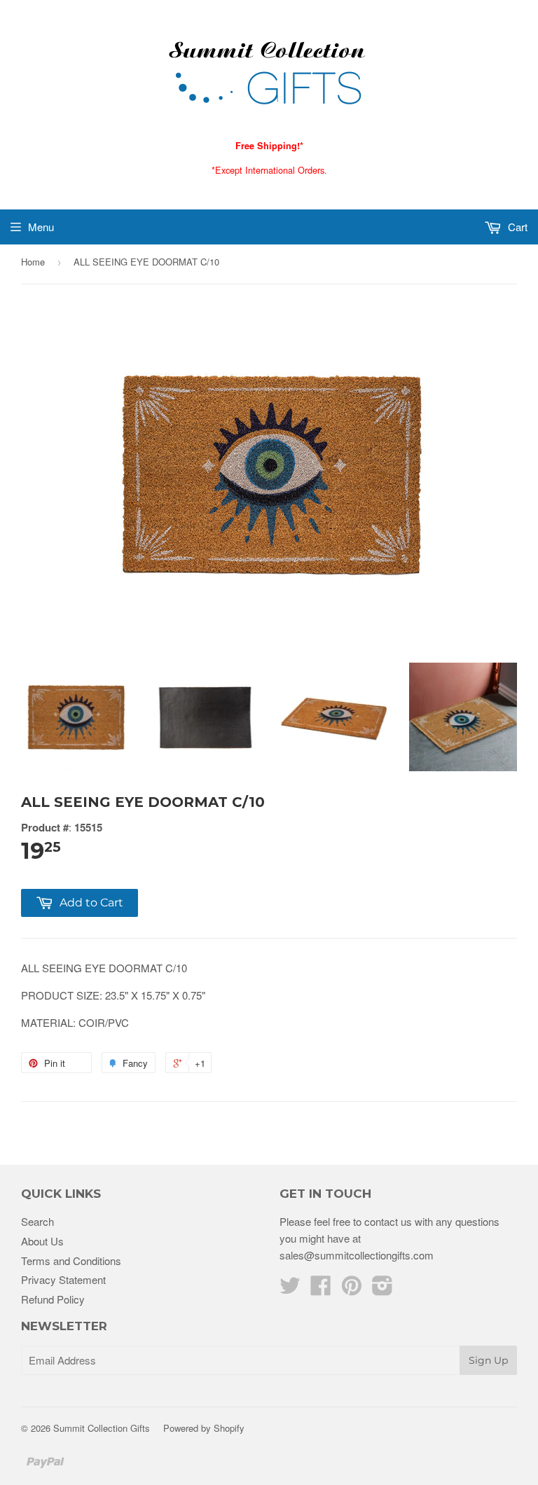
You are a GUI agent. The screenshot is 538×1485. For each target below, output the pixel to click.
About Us (42, 1241)
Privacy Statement (63, 1279)
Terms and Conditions (71, 1260)
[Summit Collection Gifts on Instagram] (382, 1289)
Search (37, 1221)
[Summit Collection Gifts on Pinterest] (351, 1289)
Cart (516, 226)
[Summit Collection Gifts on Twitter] (290, 1289)
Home (33, 261)
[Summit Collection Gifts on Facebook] (320, 1289)
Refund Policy (53, 1299)
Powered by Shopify (203, 1428)
